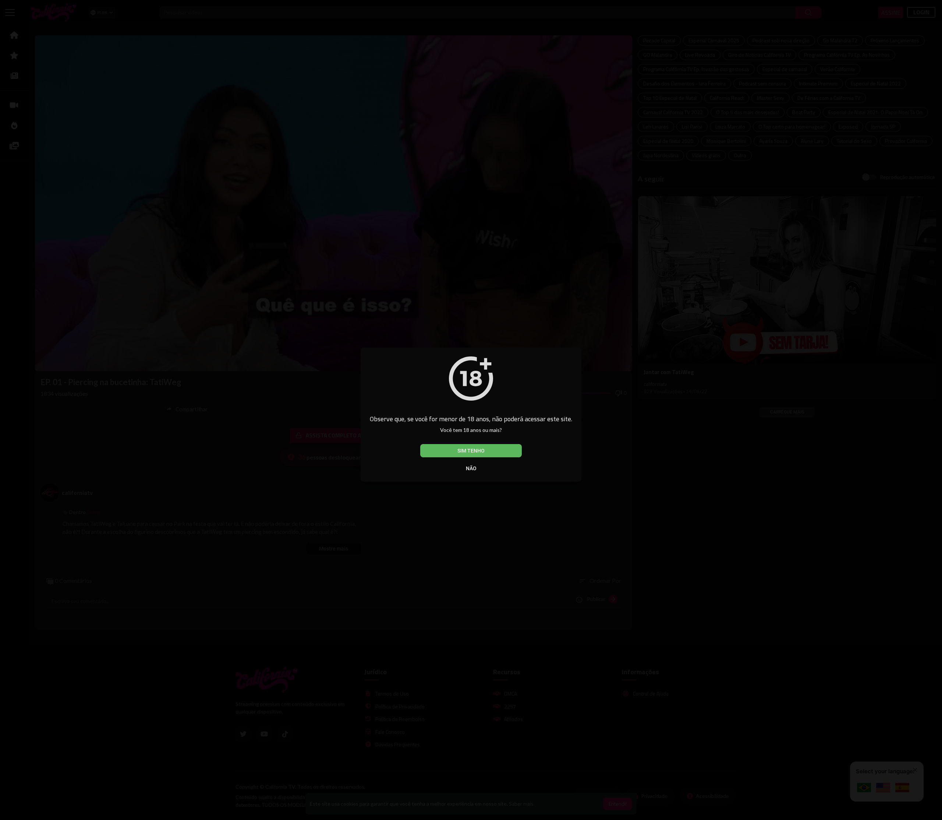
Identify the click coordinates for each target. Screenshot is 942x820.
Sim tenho (471, 451)
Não (471, 468)
